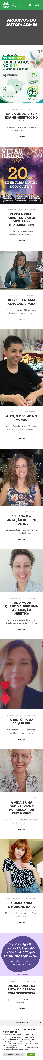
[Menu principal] (30, 5)
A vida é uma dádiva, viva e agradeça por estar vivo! (21, 808)
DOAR (37, 5)
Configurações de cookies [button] (14, 1054)
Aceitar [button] (30, 1054)
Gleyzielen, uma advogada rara (21, 301)
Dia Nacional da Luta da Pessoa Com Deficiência (21, 989)
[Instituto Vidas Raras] (12, 5)
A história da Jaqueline (21, 721)
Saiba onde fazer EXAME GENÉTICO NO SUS (21, 117)
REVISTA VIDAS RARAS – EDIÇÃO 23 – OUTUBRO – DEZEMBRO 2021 (21, 219)
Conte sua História (30, 295)
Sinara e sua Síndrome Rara (21, 905)
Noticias (29, 109)
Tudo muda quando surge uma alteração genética (21, 608)
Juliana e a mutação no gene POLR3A (21, 520)
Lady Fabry (31, 981)
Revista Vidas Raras (29, 209)
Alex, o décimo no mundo (21, 418)
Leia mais (21, 137)
